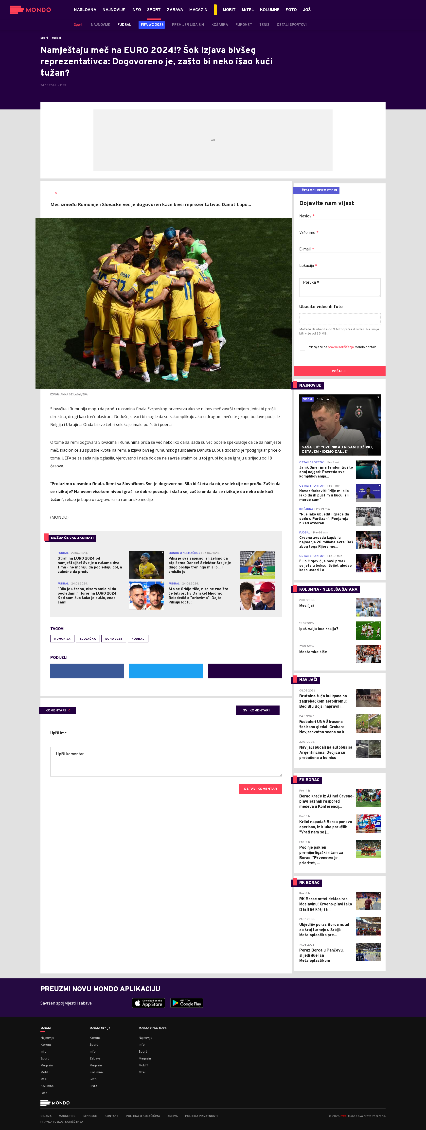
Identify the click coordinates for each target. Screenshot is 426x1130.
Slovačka (88, 639)
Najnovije (47, 1038)
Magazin (46, 1065)
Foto (44, 1093)
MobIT (45, 1072)
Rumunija (62, 639)
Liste (93, 1086)
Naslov (307, 216)
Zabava (95, 1059)
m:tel (343, 1116)
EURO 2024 (113, 639)
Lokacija (308, 266)
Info (43, 1052)
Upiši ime (58, 733)
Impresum (90, 1116)
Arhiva (172, 1116)
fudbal (138, 639)
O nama (46, 1116)
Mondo (45, 1028)
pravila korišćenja (341, 347)
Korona (46, 1045)
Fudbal (56, 38)
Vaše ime (309, 233)
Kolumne (47, 1086)
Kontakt (112, 1116)
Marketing (67, 1116)
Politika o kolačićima (143, 1116)
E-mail (306, 249)
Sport (44, 38)
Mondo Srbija (99, 1028)
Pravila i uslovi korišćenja (61, 1122)
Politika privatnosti (201, 1116)
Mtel (43, 1079)
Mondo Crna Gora (153, 1028)
